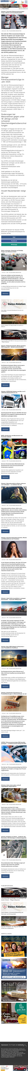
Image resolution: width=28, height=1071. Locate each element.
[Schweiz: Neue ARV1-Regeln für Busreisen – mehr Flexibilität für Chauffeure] (14, 658)
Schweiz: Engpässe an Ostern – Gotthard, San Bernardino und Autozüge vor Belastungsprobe (13, 837)
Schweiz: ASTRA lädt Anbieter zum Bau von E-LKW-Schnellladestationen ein (13, 392)
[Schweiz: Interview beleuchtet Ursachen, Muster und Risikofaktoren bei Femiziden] (14, 549)
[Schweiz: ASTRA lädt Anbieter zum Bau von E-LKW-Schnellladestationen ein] (14, 401)
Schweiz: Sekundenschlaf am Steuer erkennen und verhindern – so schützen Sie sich (13, 484)
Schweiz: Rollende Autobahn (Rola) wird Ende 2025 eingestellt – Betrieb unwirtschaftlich (13, 346)
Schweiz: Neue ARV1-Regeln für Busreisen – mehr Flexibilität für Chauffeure (13, 647)
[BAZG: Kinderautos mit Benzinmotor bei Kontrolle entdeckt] (14, 449)
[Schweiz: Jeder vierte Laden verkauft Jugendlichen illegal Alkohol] (14, 795)
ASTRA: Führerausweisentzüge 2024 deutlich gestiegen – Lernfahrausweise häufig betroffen (13, 743)
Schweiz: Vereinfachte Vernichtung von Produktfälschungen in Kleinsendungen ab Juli (13, 693)
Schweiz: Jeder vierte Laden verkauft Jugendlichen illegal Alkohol (11, 785)
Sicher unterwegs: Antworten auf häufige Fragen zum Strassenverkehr (12, 251)
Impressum (4, 1045)
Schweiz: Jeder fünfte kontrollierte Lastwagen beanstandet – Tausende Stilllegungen (13, 599)
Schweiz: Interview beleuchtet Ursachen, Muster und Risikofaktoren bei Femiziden (14, 538)
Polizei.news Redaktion (15, 30)
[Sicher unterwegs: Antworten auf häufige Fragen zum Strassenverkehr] (14, 262)
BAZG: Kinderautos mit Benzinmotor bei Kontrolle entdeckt (12, 436)
